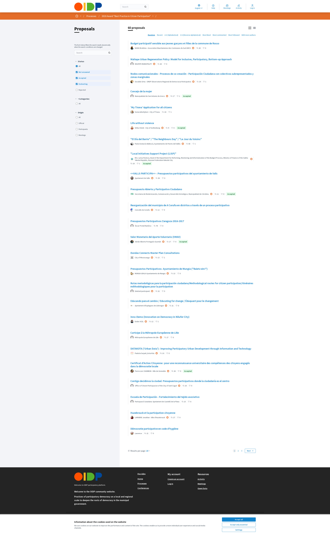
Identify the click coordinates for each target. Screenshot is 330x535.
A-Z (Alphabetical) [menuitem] (171, 35)
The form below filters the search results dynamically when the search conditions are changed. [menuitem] (92, 46)
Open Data (202, 488)
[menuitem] (92, 52)
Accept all (239, 519)
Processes (91, 16)
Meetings (202, 483)
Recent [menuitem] (160, 35)
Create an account (176, 479)
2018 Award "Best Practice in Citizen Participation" (126, 16)
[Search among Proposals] (109, 52)
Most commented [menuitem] (219, 35)
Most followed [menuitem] (234, 35)
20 (147, 450)
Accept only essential (239, 525)
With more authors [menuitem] (249, 35)
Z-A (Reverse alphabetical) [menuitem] (190, 35)
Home (140, 479)
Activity (201, 479)
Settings (238, 530)
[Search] (145, 6)
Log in (170, 483)
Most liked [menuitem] (207, 35)
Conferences (143, 488)
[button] (79, 61)
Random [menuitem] (151, 35)
